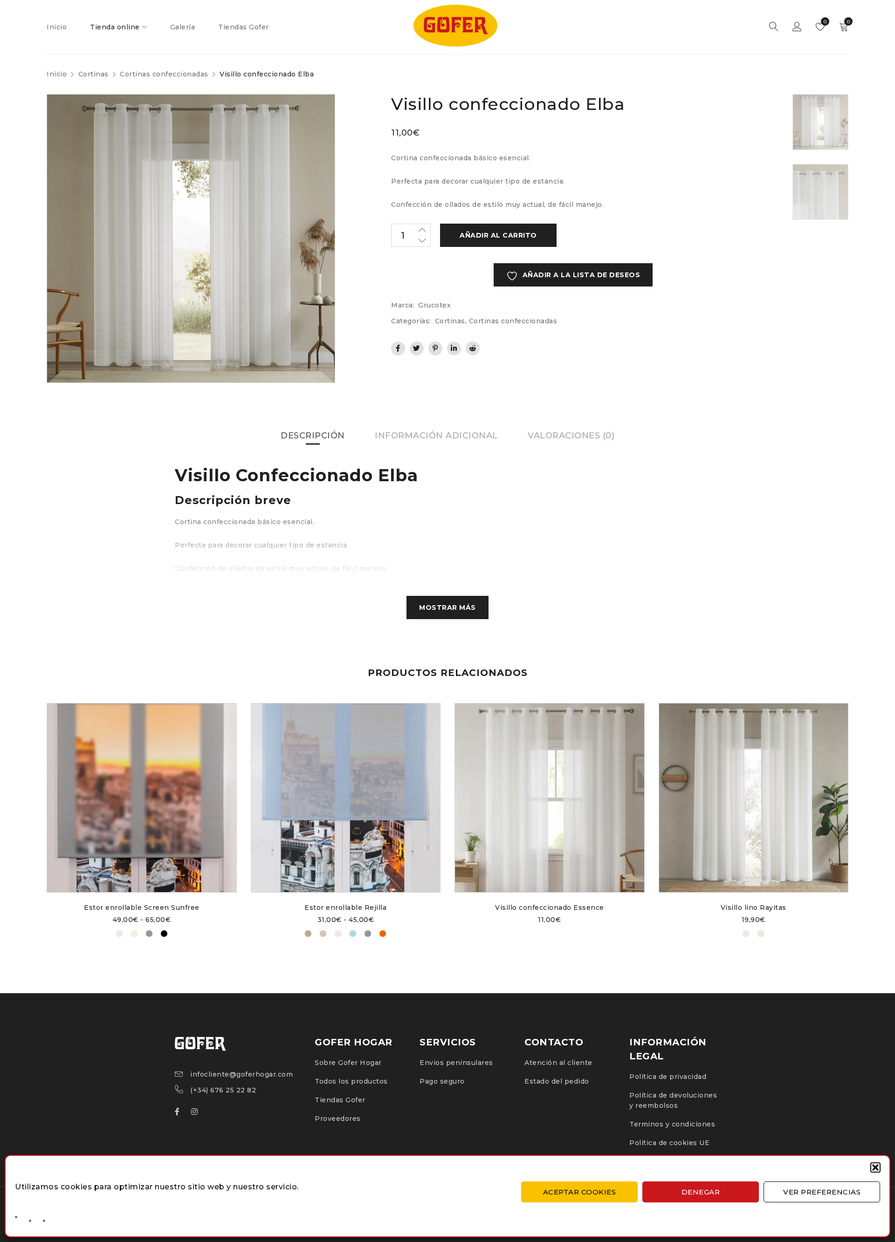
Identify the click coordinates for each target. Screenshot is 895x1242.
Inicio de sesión (797, 27)
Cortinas (93, 74)
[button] (875, 1167)
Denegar (701, 1191)
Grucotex (434, 305)
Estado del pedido (556, 1081)
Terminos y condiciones (672, 1124)
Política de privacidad (667, 1076)
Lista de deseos (824, 22)
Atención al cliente (558, 1062)
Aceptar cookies (579, 1191)
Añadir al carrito (498, 235)
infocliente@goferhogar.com (241, 1074)
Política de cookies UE (669, 1143)
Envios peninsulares (456, 1062)
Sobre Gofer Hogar (348, 1062)
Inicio (57, 74)
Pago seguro (442, 1081)
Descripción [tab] (313, 435)
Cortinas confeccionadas (164, 74)
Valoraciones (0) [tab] (571, 435)
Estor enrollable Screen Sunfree (142, 907)
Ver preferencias (822, 1191)
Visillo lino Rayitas (753, 907)
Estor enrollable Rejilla (345, 907)
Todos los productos (351, 1081)
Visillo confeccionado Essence (549, 907)
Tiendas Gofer (340, 1100)
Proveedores (338, 1118)
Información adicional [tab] (436, 435)
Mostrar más (447, 607)
